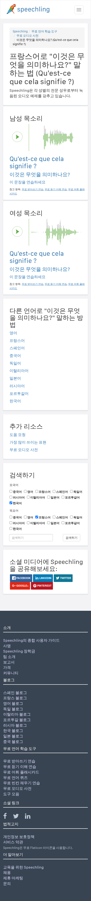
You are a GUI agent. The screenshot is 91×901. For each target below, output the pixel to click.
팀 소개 (9, 656)
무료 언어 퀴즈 (15, 777)
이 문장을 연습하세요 (28, 182)
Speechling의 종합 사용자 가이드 (31, 640)
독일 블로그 (13, 709)
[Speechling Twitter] (18, 817)
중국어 (15, 355)
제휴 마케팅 (13, 878)
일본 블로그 (13, 736)
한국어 (15, 401)
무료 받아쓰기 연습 (19, 761)
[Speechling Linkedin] (30, 817)
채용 (7, 872)
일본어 (15, 378)
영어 (13, 333)
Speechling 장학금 (19, 651)
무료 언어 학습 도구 (44, 31)
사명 (7, 646)
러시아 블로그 (15, 725)
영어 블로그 (13, 703)
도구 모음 (11, 794)
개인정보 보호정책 (18, 836)
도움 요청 (18, 434)
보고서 (9, 662)
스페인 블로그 (15, 692)
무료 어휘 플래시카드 (21, 772)
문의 (7, 883)
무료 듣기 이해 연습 (19, 766)
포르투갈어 (19, 393)
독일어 (15, 363)
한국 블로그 (13, 730)
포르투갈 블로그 (17, 720)
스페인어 (17, 348)
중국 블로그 (13, 741)
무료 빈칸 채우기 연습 (21, 783)
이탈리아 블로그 (17, 714)
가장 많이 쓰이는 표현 (28, 442)
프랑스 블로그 (15, 698)
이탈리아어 (19, 370)
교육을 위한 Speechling (23, 867)
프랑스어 (17, 340)
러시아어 (17, 386)
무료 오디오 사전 (28, 35)
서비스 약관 (13, 842)
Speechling (20, 31)
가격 (7, 667)
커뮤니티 (10, 673)
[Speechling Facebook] (7, 817)
